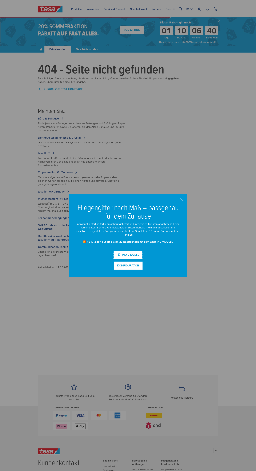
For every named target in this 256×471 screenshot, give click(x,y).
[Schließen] (181, 199)
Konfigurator (128, 265)
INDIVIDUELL (130, 254)
